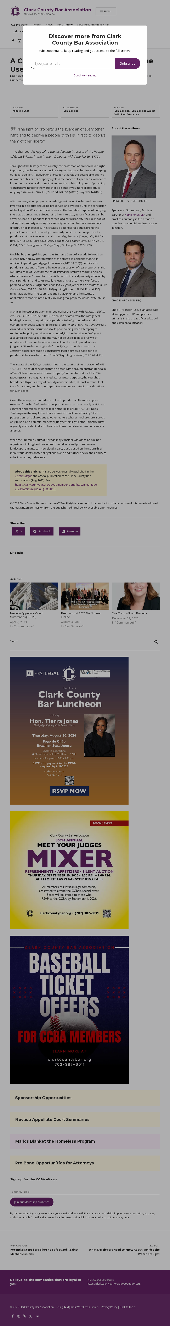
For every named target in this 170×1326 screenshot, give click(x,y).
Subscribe (127, 63)
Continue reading (85, 75)
